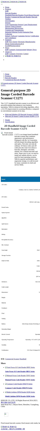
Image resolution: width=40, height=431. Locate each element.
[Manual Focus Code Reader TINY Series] (20, 375)
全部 (7, 11)
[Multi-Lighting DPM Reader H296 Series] (20, 392)
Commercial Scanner (12, 359)
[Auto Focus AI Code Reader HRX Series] (20, 367)
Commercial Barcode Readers (15, 80)
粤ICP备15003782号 (8, 402)
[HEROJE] (20, 2)
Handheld (23, 359)
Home (7, 7)
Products (8, 76)
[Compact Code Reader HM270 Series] (18, 384)
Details (7, 120)
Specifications (10, 122)
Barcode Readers (11, 78)
